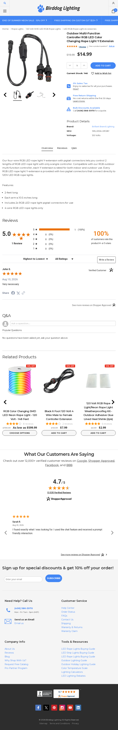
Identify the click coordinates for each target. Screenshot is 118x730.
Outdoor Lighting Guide (74, 660)
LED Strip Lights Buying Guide (77, 652)
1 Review (82, 47)
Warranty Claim (69, 631)
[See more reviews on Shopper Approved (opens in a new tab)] (23, 293)
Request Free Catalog (16, 664)
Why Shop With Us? (15, 660)
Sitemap (43, 723)
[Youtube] (70, 708)
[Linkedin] (78, 708)
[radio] (59, 229)
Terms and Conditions (60, 723)
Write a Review (106, 259)
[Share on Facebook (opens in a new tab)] (13, 293)
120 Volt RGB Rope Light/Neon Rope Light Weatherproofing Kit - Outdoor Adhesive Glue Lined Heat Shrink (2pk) (98, 411)
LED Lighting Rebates (73, 675)
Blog (7, 656)
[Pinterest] (54, 708)
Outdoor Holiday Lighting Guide (78, 664)
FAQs (64, 615)
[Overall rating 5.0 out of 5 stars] (72, 47)
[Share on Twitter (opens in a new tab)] (18, 293)
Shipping (66, 623)
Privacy (75, 723)
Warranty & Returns (71, 627)
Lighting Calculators (72, 672)
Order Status (68, 611)
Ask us (111, 46)
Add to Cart (59, 433)
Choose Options (20, 433)
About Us (10, 648)
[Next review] (112, 533)
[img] (59, 488)
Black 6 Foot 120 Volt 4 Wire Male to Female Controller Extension (59, 415)
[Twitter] (46, 708)
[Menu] (5, 11)
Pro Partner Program (16, 668)
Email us (19, 623)
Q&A (74, 148)
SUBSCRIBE (53, 578)
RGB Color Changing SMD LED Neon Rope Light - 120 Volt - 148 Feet (19, 415)
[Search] (5, 3)
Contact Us (67, 619)
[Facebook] (38, 708)
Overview (47, 148)
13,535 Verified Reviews (59, 492)
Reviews (62, 148)
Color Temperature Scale (74, 668)
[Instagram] (62, 708)
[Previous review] (5, 533)
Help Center (67, 608)
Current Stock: (77, 73)
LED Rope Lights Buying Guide (78, 648)
